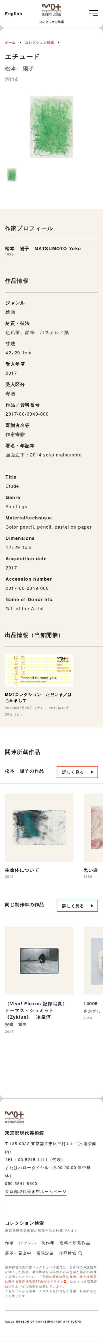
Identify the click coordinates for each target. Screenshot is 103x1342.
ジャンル (27, 1242)
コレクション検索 (39, 42)
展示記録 (45, 1253)
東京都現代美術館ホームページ (35, 1191)
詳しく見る (73, 772)
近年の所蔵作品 (75, 1242)
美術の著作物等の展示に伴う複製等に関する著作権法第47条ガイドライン (51, 1278)
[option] (51, 129)
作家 (9, 1242)
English (13, 13)
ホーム (10, 42)
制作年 (48, 1242)
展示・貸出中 (18, 1253)
